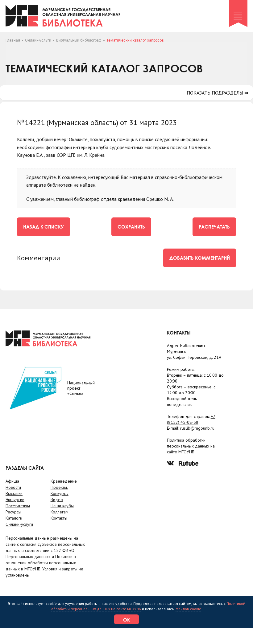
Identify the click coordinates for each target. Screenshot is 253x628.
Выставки (14, 493)
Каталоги (14, 518)
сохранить (131, 226)
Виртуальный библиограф (79, 40)
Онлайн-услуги (38, 40)
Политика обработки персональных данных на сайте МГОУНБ (191, 446)
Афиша (12, 481)
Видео (57, 499)
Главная (13, 40)
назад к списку (43, 226)
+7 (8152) (191, 419)
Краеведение (64, 481)
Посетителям (18, 505)
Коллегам (59, 512)
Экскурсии (15, 499)
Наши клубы (62, 505)
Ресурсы (13, 512)
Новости (13, 487)
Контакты (59, 518)
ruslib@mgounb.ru (197, 428)
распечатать (214, 226)
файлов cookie (188, 608)
